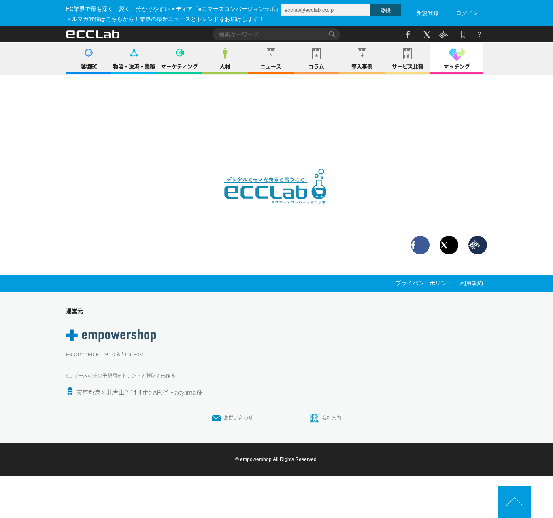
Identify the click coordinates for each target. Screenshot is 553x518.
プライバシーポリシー (424, 283)
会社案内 (331, 417)
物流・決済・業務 (134, 66)
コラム (316, 66)
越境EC (89, 66)
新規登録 (427, 13)
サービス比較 (407, 66)
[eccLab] (276, 210)
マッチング (457, 66)
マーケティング (179, 66)
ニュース (270, 66)
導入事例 (361, 66)
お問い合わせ (238, 417)
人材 (225, 66)
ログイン (467, 13)
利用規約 (471, 283)
